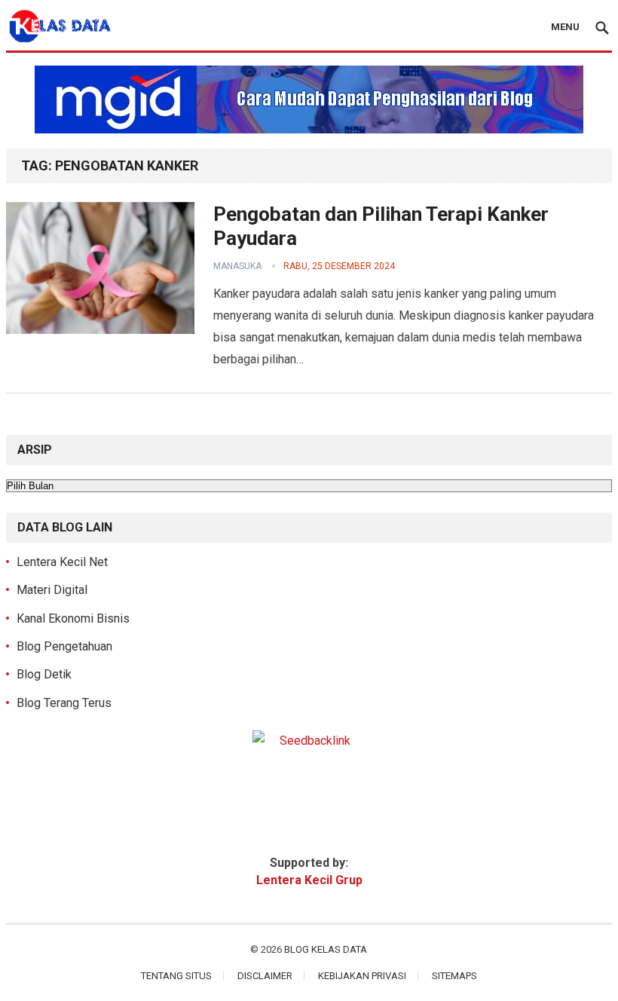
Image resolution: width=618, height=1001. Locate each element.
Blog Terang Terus (64, 703)
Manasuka (237, 266)
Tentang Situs (176, 975)
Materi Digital (52, 590)
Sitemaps (454, 975)
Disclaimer (264, 975)
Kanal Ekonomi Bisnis (73, 618)
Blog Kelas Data (325, 949)
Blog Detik (44, 674)
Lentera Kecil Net (62, 562)
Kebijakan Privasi (362, 975)
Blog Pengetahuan (64, 646)
